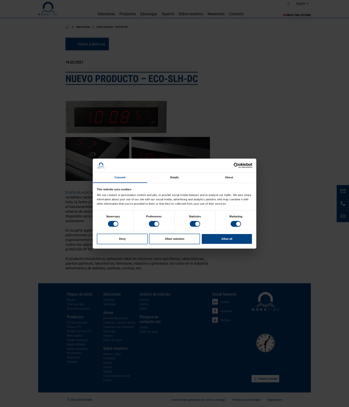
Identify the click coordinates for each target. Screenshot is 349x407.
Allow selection (174, 238)
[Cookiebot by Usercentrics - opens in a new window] (236, 165)
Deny (122, 238)
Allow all (226, 238)
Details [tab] (174, 177)
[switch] (154, 224)
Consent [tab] (120, 177)
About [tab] (229, 177)
